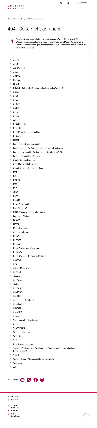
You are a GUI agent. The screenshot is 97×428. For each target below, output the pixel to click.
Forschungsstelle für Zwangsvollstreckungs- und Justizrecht (38, 148)
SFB (15, 264)
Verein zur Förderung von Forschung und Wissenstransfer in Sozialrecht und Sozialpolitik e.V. (45, 349)
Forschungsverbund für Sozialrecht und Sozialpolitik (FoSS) (38, 152)
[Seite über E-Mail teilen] (22, 381)
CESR (15, 96)
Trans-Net (17, 336)
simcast (16, 276)
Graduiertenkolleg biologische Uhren (28, 168)
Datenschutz (15, 396)
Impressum (14, 411)
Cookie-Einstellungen (15, 415)
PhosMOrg (17, 244)
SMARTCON (18, 292)
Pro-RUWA (17, 252)
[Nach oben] (86, 414)
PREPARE (17, 240)
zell (14, 367)
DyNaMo (17, 136)
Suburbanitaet (19, 304)
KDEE (15, 196)
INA (14, 176)
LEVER (16, 224)
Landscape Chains (21, 216)
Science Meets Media (22, 268)
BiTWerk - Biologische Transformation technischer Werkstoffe (38, 88)
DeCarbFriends (19, 124)
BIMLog (16, 80)
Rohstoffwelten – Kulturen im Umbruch (29, 256)
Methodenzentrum (21, 228)
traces (15, 324)
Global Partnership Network (24, 164)
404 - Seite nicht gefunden (36, 19)
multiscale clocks (20, 232)
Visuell (16, 355)
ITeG (15, 188)
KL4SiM (16, 200)
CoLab (16, 116)
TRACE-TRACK (19, 328)
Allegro (16, 72)
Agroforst (17, 64)
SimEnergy (17, 280)
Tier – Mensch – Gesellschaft (25, 320)
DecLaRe (17, 128)
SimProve (17, 288)
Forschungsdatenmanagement (26, 144)
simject (16, 284)
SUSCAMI (17, 308)
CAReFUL (17, 108)
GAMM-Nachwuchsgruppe (24, 160)
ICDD (15, 172)
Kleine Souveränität (21, 204)
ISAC (15, 184)
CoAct (15, 100)
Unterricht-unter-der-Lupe (23, 344)
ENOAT (16, 140)
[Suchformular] (61, 3)
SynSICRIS (17, 312)
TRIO (15, 340)
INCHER (16, 180)
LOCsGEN (17, 220)
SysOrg (16, 316)
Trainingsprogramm (21, 332)
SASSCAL (17, 260)
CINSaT (16, 104)
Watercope (17, 363)
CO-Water (17, 92)
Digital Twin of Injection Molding (26, 132)
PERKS (16, 236)
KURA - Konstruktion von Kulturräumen (29, 212)
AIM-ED (16, 60)
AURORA (16, 76)
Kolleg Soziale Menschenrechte (26, 248)
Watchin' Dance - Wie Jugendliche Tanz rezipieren (33, 359)
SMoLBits (17, 296)
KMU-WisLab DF (20, 208)
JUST (15, 192)
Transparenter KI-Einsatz (15, 406)
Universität (11, 19)
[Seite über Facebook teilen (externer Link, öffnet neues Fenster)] (35, 381)
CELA (15, 112)
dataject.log (18, 120)
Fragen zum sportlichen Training (26, 156)
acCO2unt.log (19, 68)
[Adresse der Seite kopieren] (42, 381)
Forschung (21, 19)
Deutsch (84, 3)
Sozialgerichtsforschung (23, 300)
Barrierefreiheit (15, 401)
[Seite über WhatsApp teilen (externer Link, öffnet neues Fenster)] (29, 381)
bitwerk (16, 84)
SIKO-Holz (17, 272)
